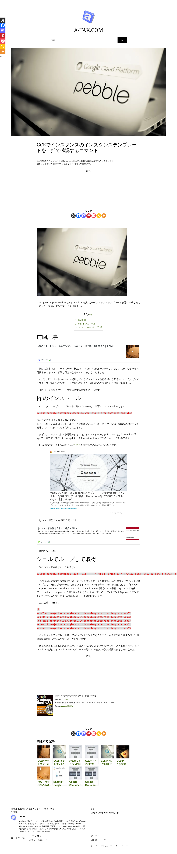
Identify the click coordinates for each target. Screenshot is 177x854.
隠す (91, 314)
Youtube (40, 831)
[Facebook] (78, 215)
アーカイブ (96, 835)
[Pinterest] (88, 215)
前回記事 (80, 320)
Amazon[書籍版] (67, 706)
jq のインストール (85, 323)
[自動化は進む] (82, 295)
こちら (77, 444)
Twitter (47, 831)
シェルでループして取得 (88, 327)
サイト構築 (49, 808)
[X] (73, 215)
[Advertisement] (88, 189)
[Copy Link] (98, 215)
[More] (103, 215)
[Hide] (1, 56)
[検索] (122, 40)
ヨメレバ (65, 699)
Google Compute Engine (102, 812)
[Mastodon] (83, 215)
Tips (117, 812)
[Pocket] (93, 215)
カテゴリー (38, 835)
